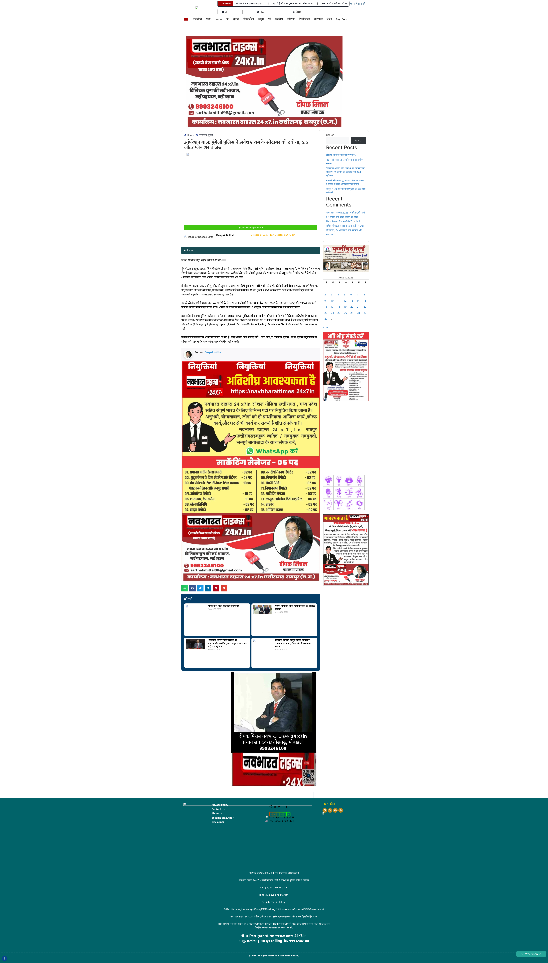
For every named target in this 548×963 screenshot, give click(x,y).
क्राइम (261, 19)
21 (358, 306)
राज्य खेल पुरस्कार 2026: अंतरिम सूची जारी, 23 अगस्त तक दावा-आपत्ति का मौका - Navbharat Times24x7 (345, 217)
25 (338, 312)
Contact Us (217, 809)
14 (358, 300)
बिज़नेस (279, 19)
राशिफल (318, 19)
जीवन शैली (248, 19)
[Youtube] (335, 810)
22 (364, 306)
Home (218, 19)
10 (332, 300)
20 (351, 306)
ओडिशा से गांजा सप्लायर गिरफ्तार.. (250, 4)
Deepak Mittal (213, 352)
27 (351, 312)
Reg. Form (342, 19)
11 (338, 300)
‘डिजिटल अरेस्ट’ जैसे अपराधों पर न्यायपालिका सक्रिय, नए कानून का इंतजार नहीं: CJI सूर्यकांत (227, 643)
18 (338, 306)
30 (326, 318)
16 (325, 306)
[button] (186, 20)
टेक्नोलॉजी (304, 19)
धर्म (269, 19)
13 (351, 300)
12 (345, 300)
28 (358, 312)
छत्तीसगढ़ (203, 135)
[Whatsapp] (340, 810)
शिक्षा (329, 19)
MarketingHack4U (276, 945)
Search (330, 135)
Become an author (222, 817)
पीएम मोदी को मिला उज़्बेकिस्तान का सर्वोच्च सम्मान (292, 4)
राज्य (208, 19)
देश (227, 19)
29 (364, 312)
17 (332, 306)
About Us (216, 813)
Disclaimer (217, 822)
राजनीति (197, 19)
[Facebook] (325, 810)
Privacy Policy (219, 804)
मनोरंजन (291, 19)
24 (332, 312)
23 (325, 312)
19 (345, 306)
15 (364, 300)
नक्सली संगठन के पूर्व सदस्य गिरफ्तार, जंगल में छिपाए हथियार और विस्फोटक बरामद (293, 643)
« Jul (325, 327)
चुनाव (236, 19)
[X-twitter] (330, 810)
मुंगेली (210, 135)
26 (345, 312)
